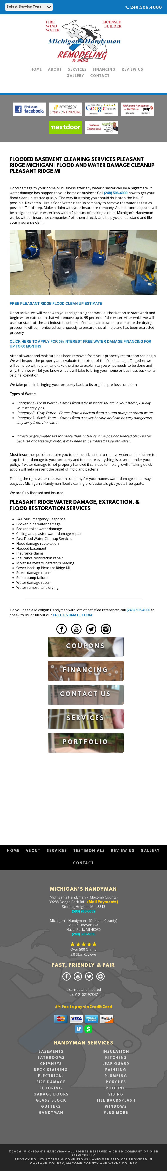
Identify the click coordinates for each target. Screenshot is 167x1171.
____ (51, 635)
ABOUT (55, 70)
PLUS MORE (116, 1113)
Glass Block (51, 1101)
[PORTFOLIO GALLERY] (86, 756)
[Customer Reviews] (101, 135)
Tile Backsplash (115, 1101)
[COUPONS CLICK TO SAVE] (86, 660)
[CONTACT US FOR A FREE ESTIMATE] (86, 708)
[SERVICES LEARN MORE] (86, 732)
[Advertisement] (86, 794)
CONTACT (100, 76)
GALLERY (75, 76)
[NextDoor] (65, 135)
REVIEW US (132, 70)
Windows (116, 1107)
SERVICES (77, 70)
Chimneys (51, 1064)
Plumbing (116, 1076)
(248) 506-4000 (116, 193)
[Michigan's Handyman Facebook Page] (29, 116)
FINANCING (104, 70)
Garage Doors (51, 1095)
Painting (116, 1070)
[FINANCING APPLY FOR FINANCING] (86, 684)
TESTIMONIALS (89, 851)
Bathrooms (51, 1058)
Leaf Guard (116, 1064)
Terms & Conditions (68, 1159)
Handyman (51, 1113)
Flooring (51, 1089)
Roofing (116, 1089)
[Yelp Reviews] (137, 116)
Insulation (116, 1052)
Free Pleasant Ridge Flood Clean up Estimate (56, 303)
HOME (36, 70)
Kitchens (116, 1058)
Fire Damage (51, 1082)
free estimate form (72, 615)
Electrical (51, 1076)
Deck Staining (51, 1070)
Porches (116, 1082)
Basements (51, 1052)
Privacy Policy (30, 1159)
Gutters (51, 1107)
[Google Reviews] (102, 116)
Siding (116, 1095)
